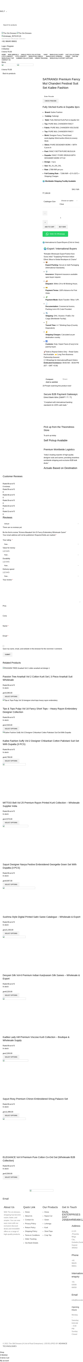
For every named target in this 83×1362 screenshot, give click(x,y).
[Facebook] (6, 1240)
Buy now (62, 227)
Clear (62, 204)
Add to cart (49, 227)
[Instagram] (12, 1240)
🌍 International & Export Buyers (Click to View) (61, 242)
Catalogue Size (50, 201)
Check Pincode (50, 101)
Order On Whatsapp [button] (57, 234)
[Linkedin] (6, 1246)
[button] (61, 242)
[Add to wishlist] (11, 1153)
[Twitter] (18, 1240)
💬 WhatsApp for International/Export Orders (61, 360)
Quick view (5, 1153)
